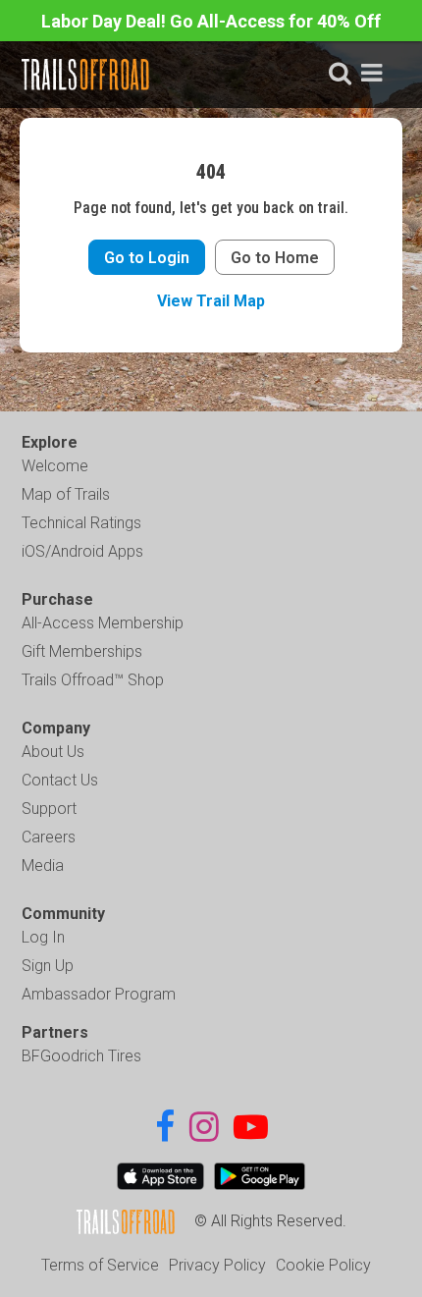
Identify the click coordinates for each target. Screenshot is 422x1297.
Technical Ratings (81, 522)
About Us (53, 751)
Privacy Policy (217, 1265)
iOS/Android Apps (82, 551)
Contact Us (60, 780)
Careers (49, 837)
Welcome (55, 466)
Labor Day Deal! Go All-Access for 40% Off (211, 21)
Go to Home (275, 257)
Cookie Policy (323, 1265)
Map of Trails (66, 494)
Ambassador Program (99, 994)
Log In (43, 937)
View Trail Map (211, 301)
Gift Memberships (82, 651)
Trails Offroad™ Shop (93, 680)
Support (49, 808)
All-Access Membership (103, 623)
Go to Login (146, 257)
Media (43, 865)
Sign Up (48, 965)
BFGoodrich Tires (81, 1056)
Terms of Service (100, 1265)
